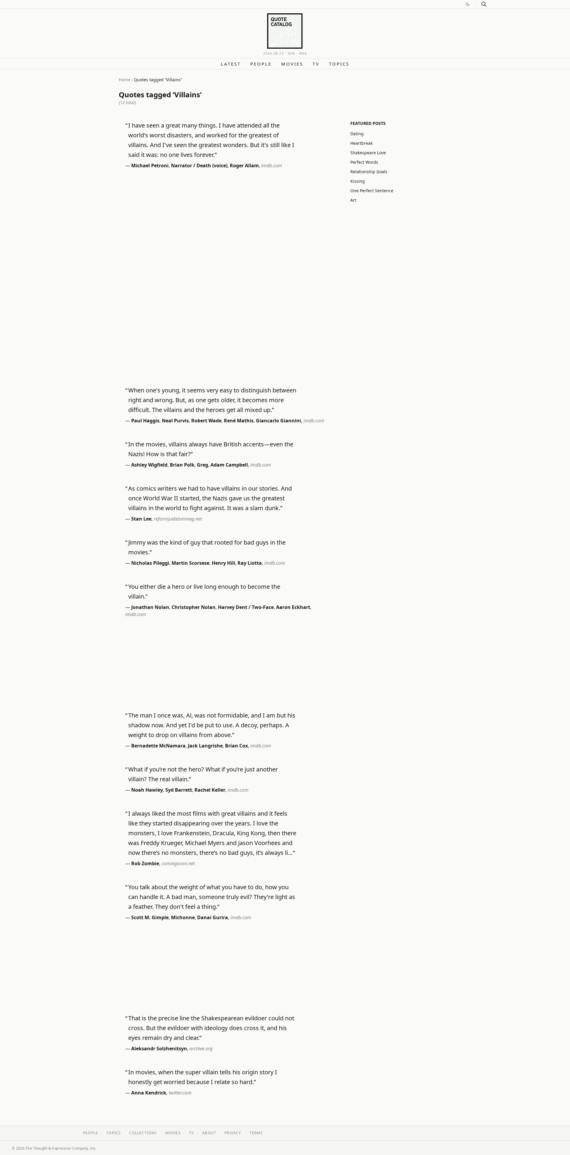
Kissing (357, 181)
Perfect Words (364, 162)
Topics (339, 64)
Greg (202, 465)
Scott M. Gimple (150, 917)
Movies (292, 64)
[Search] (484, 4)
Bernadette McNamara (158, 745)
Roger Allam (244, 165)
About (209, 1132)
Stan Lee (141, 519)
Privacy (232, 1132)
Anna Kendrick (148, 1092)
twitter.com (180, 1092)
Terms (256, 1132)
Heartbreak (361, 143)
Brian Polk (182, 465)
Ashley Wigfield (149, 465)
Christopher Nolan (194, 607)
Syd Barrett (178, 790)
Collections (143, 1132)
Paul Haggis (145, 420)
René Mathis (239, 420)
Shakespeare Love (368, 152)
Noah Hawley (147, 790)
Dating (357, 133)
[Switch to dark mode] (467, 4)
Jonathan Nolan (150, 607)
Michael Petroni (150, 165)
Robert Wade (206, 420)
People (261, 64)
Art (353, 200)
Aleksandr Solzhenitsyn (159, 1048)
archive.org (201, 1048)
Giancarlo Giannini (278, 420)
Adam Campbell (229, 465)
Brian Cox (236, 745)
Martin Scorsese (190, 563)
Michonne (183, 917)
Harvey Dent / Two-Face (246, 607)
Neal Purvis (175, 420)
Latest (231, 64)
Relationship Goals (368, 171)
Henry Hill (223, 563)
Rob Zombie (145, 863)
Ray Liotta (250, 563)
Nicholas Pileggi (150, 563)
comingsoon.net (178, 863)
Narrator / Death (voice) (199, 165)
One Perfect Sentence (371, 190)
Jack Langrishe (205, 745)
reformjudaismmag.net (178, 519)
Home (124, 79)
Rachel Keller (209, 790)
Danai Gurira (212, 917)
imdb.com (271, 165)
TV (316, 64)
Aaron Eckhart (293, 607)
